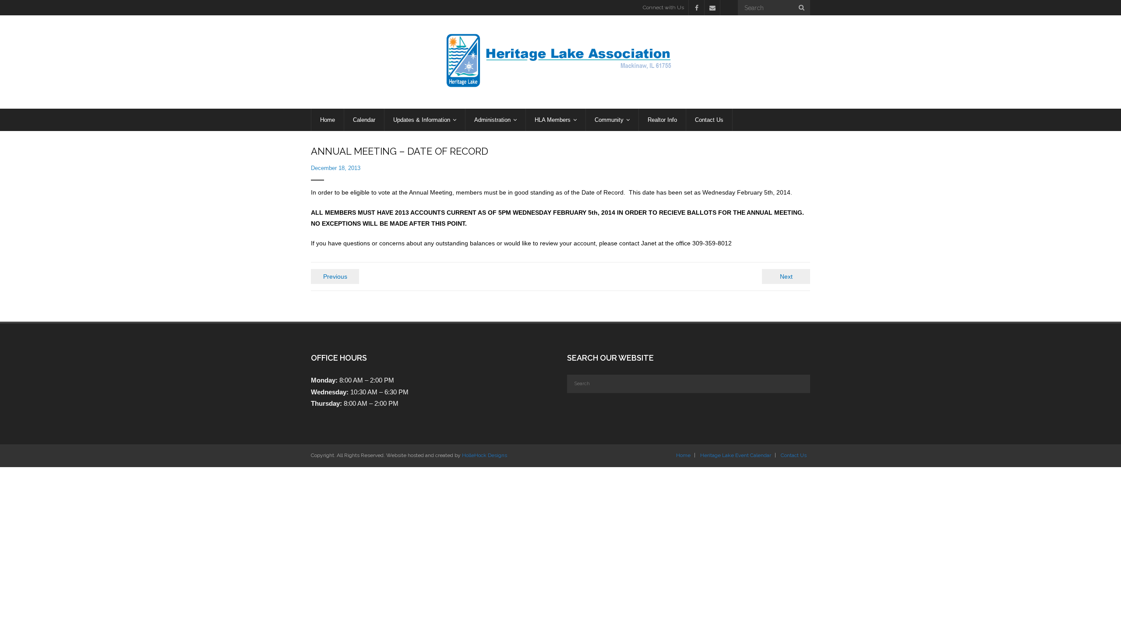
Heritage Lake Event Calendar (735, 455)
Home (683, 455)
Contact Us (794, 455)
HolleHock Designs (484, 455)
